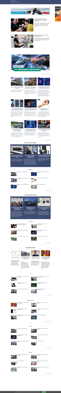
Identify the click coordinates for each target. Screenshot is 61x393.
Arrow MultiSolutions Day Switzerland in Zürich (22, 367)
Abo (30, 3)
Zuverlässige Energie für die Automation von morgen (43, 172)
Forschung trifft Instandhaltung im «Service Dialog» (23, 341)
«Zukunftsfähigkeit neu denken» (41, 184)
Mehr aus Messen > (48, 373)
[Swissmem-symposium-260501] (30, 63)
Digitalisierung (30, 300)
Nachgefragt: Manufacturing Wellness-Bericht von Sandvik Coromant (40, 20)
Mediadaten (32, 3)
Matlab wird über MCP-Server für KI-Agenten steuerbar (22, 309)
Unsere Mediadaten (48, 15)
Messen (30, 352)
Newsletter (25, 3)
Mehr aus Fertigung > (48, 242)
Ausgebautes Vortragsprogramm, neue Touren (42, 361)
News (30, 326)
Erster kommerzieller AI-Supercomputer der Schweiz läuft (23, 276)
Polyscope (14, 3)
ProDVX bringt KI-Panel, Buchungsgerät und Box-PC (23, 184)
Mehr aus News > (48, 347)
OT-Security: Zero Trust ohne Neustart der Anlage (36, 258)
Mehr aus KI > (49, 295)
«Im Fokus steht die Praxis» (20, 360)
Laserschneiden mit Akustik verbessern (42, 236)
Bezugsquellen (21, 3)
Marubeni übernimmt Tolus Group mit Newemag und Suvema (25, 258)
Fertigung (30, 221)
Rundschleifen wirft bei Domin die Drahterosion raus (41, 36)
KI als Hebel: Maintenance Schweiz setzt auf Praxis (43, 367)
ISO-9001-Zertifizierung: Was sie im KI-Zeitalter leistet (42, 230)
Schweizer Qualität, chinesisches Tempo (22, 236)
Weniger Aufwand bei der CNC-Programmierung (41, 289)
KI (30, 274)
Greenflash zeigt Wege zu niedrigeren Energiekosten (42, 283)
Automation (30, 169)
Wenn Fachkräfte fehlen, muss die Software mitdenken (23, 178)
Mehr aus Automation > (48, 190)
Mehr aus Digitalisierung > (47, 321)
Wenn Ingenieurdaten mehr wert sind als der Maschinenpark (43, 276)
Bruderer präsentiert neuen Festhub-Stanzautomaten (22, 283)
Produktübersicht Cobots (15, 257)
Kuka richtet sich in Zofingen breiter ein (22, 171)
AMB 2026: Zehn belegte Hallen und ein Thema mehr (22, 230)
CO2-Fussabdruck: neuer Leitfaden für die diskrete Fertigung (46, 258)
